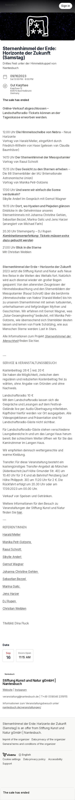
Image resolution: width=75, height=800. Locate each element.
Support (7, 763)
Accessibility (55, 759)
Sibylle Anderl (12, 557)
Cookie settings (12, 759)
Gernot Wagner (13, 564)
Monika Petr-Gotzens (17, 542)
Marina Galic (12, 586)
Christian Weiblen (14, 608)
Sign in (65, 5)
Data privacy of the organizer (48, 739)
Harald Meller (12, 534)
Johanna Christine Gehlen (21, 571)
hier (19, 512)
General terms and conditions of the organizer (29, 743)
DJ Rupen (10, 601)
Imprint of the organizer (16, 739)
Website (8, 689)
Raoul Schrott (12, 549)
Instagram (21, 689)
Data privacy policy (34, 759)
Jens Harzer (11, 593)
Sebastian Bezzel (15, 579)
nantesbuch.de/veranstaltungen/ (22, 707)
